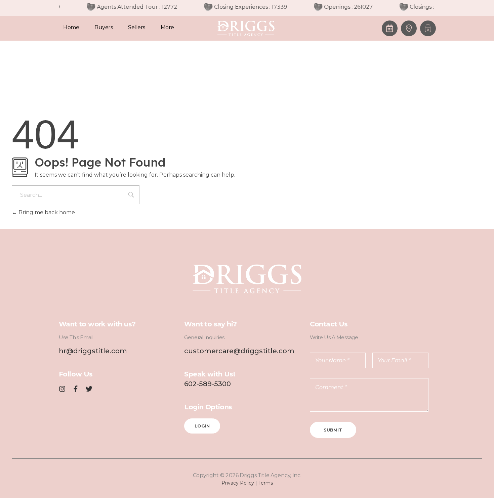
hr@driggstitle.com (93, 351)
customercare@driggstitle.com (239, 351)
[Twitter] (89, 389)
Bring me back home (46, 212)
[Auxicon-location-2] (409, 28)
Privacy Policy (237, 483)
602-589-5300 (207, 384)
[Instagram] (62, 389)
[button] (428, 28)
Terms (265, 483)
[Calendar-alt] (390, 28)
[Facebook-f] (75, 389)
